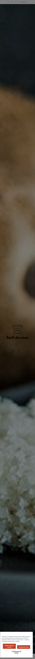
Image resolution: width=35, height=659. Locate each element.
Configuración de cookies (16, 652)
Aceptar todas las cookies (9, 646)
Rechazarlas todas (23, 647)
